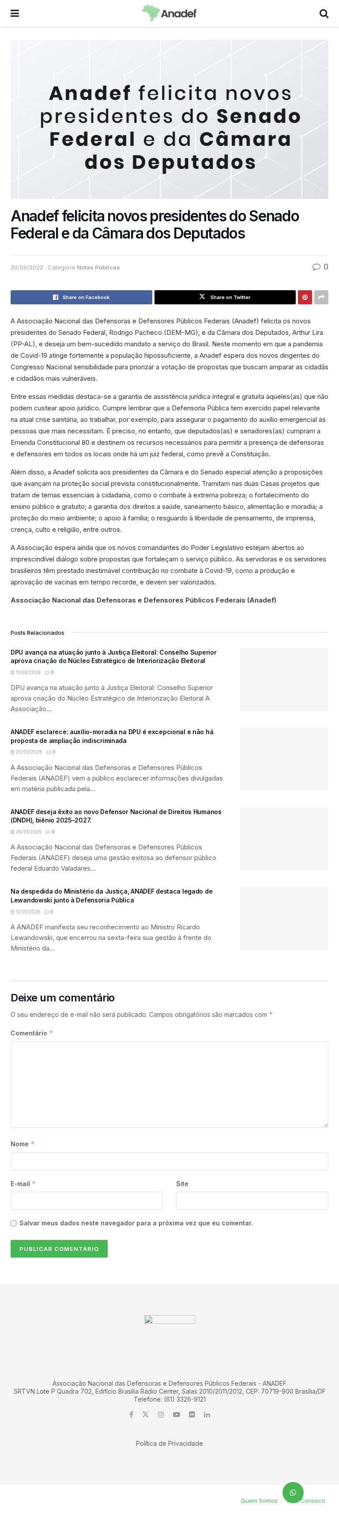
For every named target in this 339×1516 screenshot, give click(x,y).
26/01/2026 (28, 831)
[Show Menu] (15, 13)
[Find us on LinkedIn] (207, 1415)
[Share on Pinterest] (305, 297)
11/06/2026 (28, 672)
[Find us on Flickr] (192, 1415)
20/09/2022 (27, 267)
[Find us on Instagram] (161, 1415)
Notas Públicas (98, 267)
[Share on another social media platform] (321, 297)
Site (182, 1183)
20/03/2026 (28, 751)
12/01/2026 (27, 911)
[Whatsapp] (293, 1492)
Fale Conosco (306, 1500)
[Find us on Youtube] (176, 1415)
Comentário (32, 1033)
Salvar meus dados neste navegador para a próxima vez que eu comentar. (136, 1223)
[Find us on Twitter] (145, 1415)
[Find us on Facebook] (131, 1415)
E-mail (23, 1183)
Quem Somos (259, 1500)
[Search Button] (324, 13)
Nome (23, 1144)
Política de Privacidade (169, 1443)
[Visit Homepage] (169, 13)
